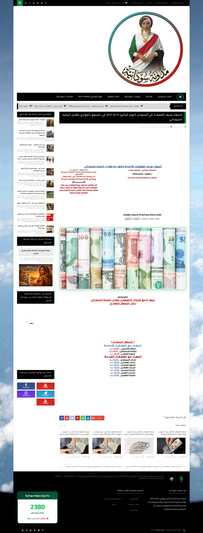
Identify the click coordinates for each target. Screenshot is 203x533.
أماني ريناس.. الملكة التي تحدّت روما (118, 106)
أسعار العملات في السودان (149, 127)
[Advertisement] (59, 49)
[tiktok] (18, 530)
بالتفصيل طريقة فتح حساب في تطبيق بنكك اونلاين (31, 215)
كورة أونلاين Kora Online (90, 97)
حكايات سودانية (65, 97)
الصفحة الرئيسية (165, 127)
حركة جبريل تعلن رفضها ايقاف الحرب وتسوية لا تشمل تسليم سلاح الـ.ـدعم (31, 158)
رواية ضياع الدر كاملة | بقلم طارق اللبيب (35, 252)
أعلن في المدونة (137, 3)
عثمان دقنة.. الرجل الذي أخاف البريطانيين (82, 106)
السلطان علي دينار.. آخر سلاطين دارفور (45, 106)
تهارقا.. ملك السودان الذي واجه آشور (31, 120)
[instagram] (26, 530)
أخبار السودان (165, 97)
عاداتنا (149, 97)
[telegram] (38, 530)
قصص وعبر (134, 510)
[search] (20, 3)
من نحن (149, 3)
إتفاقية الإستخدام (161, 3)
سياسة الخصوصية (178, 3)
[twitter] (34, 530)
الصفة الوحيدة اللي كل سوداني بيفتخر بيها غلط (31, 227)
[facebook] (42, 530)
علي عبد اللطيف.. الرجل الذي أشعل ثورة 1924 (155, 106)
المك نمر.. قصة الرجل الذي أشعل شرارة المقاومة (33, 170)
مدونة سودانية (160, 530)
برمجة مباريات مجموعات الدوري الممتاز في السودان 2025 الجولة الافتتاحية (31, 193)
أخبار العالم (113, 97)
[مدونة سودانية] (145, 89)
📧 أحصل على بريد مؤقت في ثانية (116, 3)
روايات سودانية (132, 97)
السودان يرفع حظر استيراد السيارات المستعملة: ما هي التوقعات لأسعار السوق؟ (32, 133)
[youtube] (30, 530)
